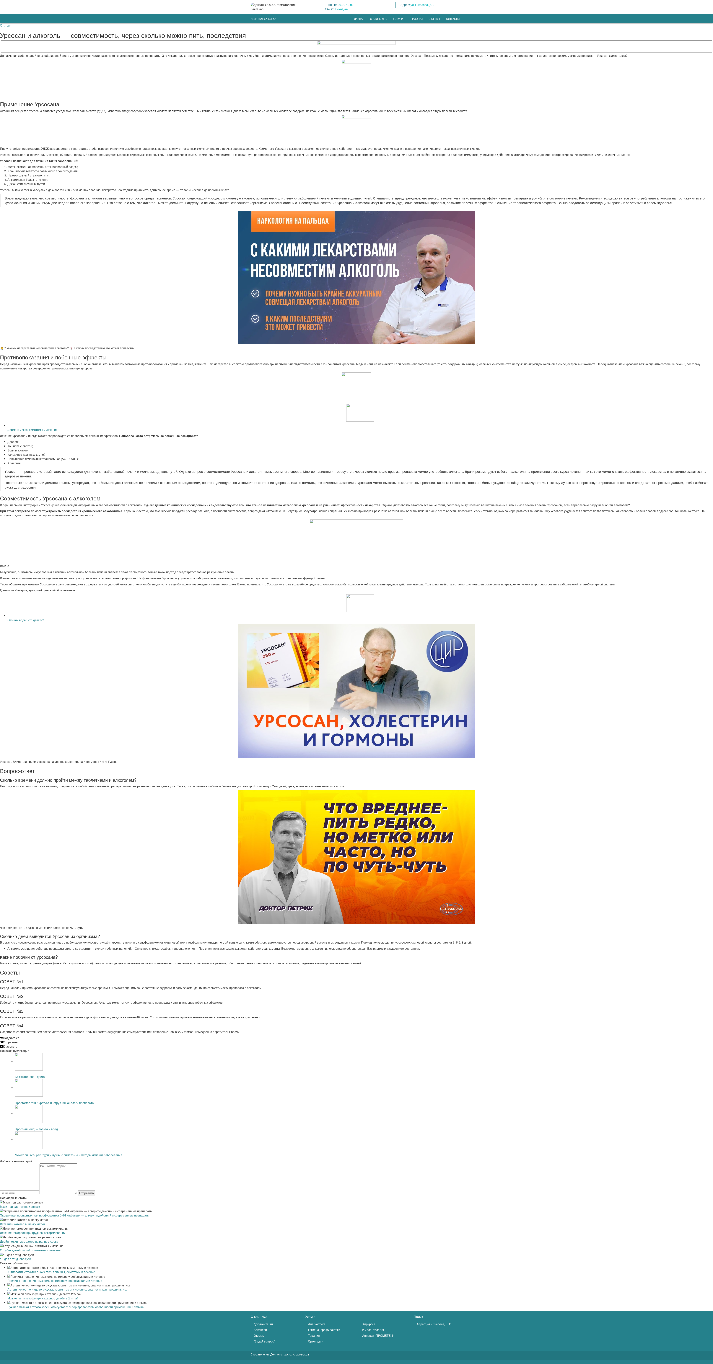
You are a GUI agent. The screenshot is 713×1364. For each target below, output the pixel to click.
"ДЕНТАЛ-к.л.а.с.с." (263, 19)
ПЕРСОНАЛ (416, 19)
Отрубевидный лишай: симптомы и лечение (30, 1250)
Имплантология (373, 1330)
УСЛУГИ (398, 19)
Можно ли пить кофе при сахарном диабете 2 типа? (43, 1298)
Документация (263, 1324)
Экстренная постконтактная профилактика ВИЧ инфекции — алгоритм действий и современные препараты (74, 1215)
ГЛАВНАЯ (358, 19)
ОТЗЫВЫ (434, 19)
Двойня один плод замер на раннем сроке (29, 1241)
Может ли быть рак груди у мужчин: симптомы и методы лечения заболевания (68, 1155)
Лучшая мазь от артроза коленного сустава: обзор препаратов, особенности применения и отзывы (75, 1307)
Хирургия (368, 1324)
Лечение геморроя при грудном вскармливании (33, 1233)
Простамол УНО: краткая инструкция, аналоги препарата (54, 1103)
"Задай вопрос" (264, 1341)
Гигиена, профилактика (323, 1330)
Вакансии (260, 1330)
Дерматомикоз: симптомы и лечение (32, 430)
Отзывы (259, 1336)
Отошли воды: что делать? (25, 620)
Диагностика (316, 1324)
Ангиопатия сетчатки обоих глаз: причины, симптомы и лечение (51, 1272)
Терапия (313, 1336)
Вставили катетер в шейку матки (22, 1224)
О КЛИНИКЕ (377, 19)
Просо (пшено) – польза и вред (36, 1129)
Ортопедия (315, 1341)
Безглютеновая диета (30, 1077)
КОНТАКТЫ (452, 19)
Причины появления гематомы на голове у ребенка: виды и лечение (54, 1280)
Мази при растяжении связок (20, 1206)
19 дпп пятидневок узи (15, 1259)
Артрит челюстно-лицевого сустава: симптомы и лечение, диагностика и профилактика (67, 1289)
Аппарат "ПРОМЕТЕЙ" (378, 1336)
